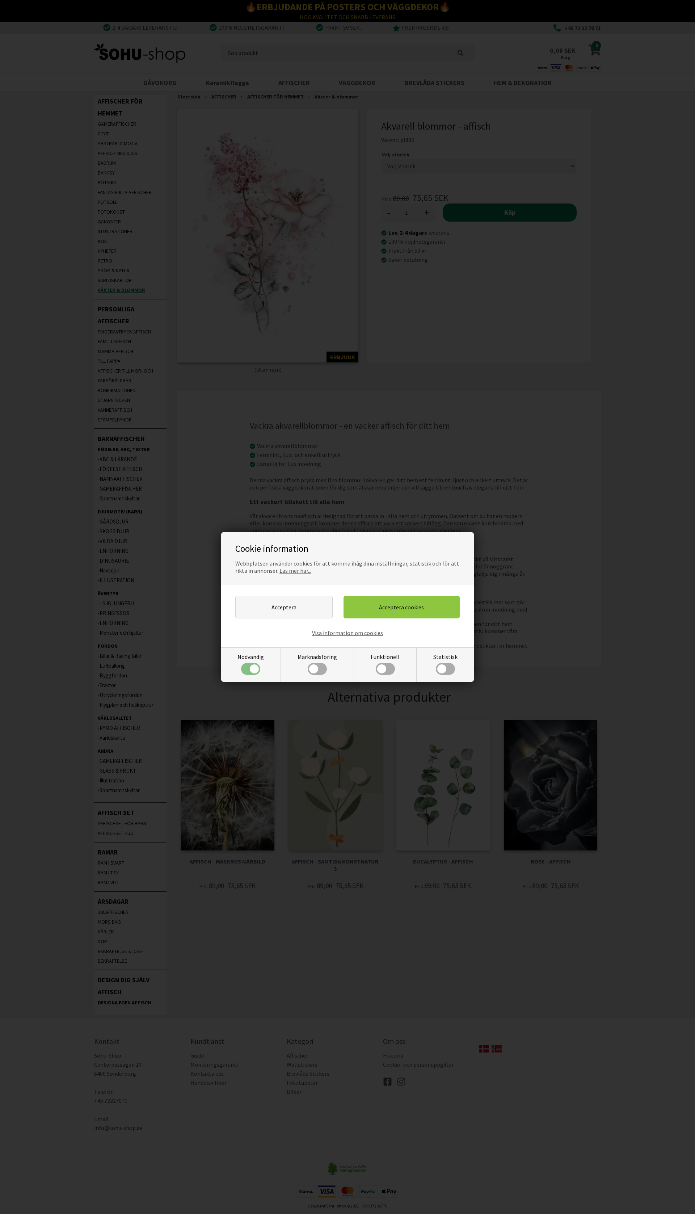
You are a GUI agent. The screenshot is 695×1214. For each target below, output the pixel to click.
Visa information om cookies (347, 633)
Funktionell (385, 656)
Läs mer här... (295, 570)
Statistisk (445, 656)
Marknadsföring (317, 656)
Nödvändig (250, 656)
